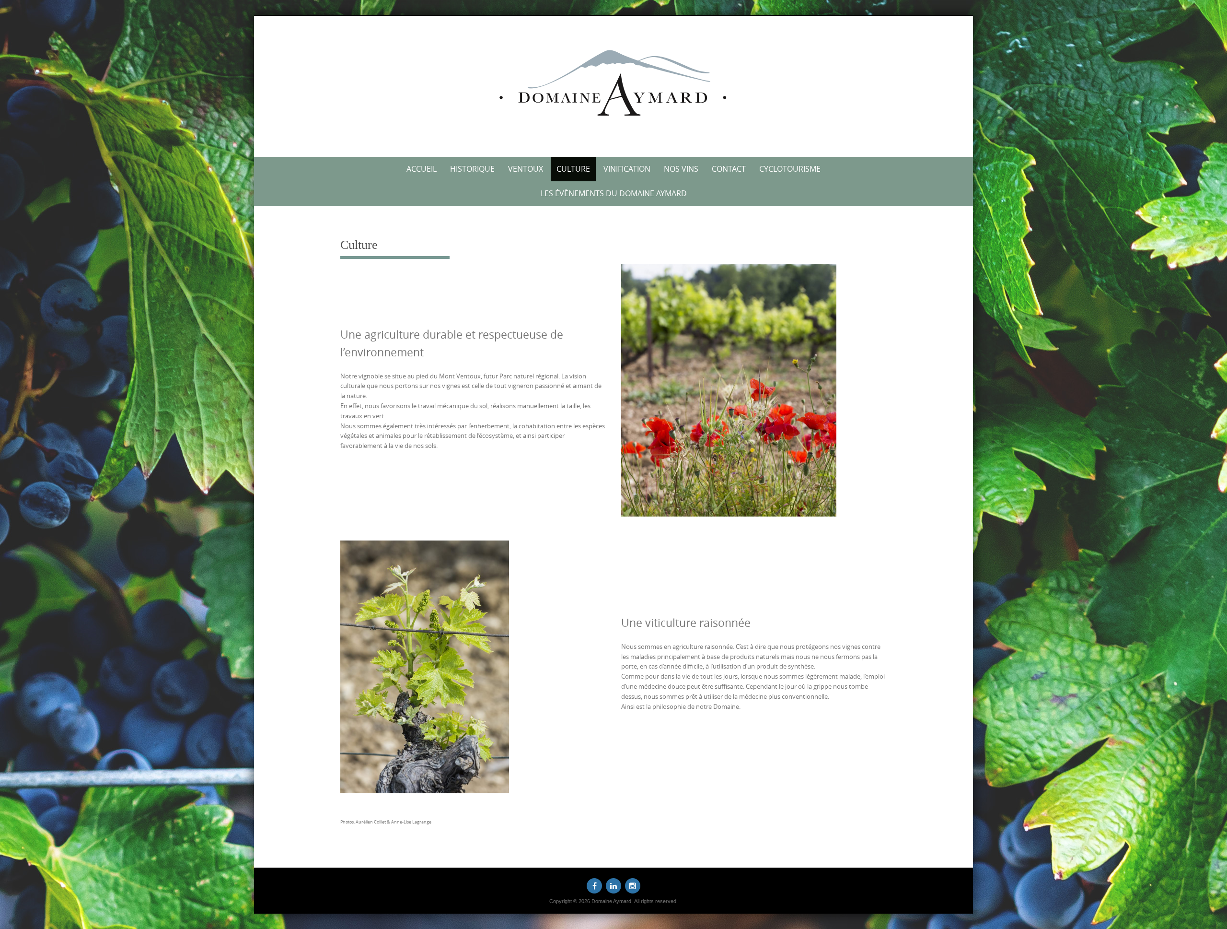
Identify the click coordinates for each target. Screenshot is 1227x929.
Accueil (421, 169)
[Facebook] (594, 886)
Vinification (626, 169)
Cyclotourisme (790, 169)
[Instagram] (632, 886)
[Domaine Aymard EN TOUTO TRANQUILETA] (613, 84)
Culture (573, 169)
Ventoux (525, 169)
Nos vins (681, 169)
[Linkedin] (613, 886)
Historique (472, 169)
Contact (729, 169)
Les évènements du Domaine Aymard (614, 193)
